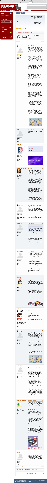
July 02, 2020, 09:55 (31, 223)
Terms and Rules (39, 480)
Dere (19, 129)
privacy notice (26, 2)
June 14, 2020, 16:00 (31, 168)
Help (35, 480)
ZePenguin (20, 251)
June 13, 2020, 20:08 (31, 144)
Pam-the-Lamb (21, 204)
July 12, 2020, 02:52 (31, 251)
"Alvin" (20, 365)
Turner (19, 45)
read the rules (39, 319)
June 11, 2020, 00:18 (31, 45)
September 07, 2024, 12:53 (32, 400)
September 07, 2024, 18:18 (32, 452)
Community (22, 10)
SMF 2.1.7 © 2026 (18, 480)
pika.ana (20, 223)
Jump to (28, 473)
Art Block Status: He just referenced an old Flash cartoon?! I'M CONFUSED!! (35, 448)
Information (4, 10)
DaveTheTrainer (22, 168)
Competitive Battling (4, 19)
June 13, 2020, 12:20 (31, 129)
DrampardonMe (22, 400)
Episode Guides (4, 23)
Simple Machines (23, 480)
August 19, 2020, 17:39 (31, 330)
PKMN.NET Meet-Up (4, 35)
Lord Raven (21, 308)
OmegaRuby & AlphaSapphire (6, 15)
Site (30, 10)
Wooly (19, 452)
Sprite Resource (4, 29)
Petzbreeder (21, 144)
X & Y (2, 16)
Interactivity (13, 10)
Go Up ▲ (43, 480)
